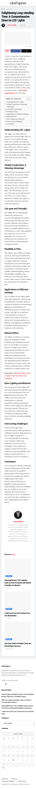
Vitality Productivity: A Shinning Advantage (17, 106)
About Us (14, 779)
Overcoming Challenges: (15, 121)
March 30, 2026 (9, 648)
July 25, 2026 (8, 618)
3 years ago (22, 25)
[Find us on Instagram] (9, 684)
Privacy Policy (22, 781)
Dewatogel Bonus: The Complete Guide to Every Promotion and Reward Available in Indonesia (17, 582)
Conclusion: (11, 124)
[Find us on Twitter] (6, 684)
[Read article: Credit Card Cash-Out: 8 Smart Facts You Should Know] (18, 601)
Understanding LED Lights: (15, 102)
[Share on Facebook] (15, 50)
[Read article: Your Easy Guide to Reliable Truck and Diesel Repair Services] (18, 631)
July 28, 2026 (8, 588)
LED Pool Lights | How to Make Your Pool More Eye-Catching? (17, 375)
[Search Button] (33, 3)
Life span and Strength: (14, 109)
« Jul (3, 767)
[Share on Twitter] (26, 50)
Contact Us (5, 779)
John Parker (11, 25)
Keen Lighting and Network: (16, 119)
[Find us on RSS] (13, 684)
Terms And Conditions (8, 781)
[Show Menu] (2, 3)
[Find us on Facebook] (2, 684)
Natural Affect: (12, 116)
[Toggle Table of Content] (27, 99)
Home (3, 9)
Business (9, 9)
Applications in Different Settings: (18, 114)
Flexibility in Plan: (12, 112)
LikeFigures (18, 3)
